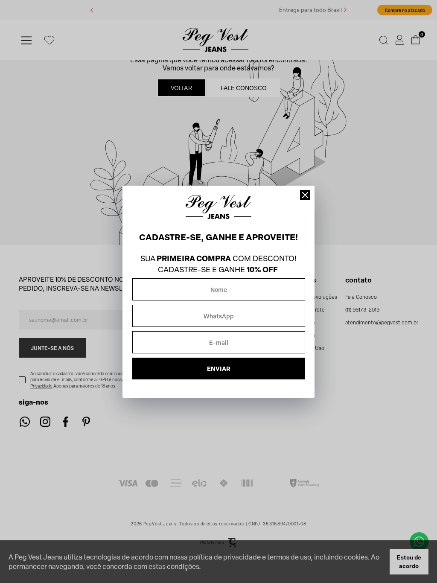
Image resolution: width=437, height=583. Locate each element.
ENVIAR (218, 368)
